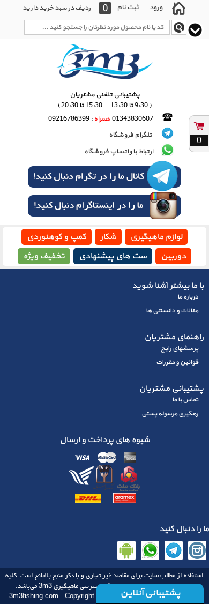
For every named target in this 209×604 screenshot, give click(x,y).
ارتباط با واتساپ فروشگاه (118, 151)
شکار (108, 236)
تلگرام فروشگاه (131, 135)
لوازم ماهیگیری (156, 236)
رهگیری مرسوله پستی (169, 414)
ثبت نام (128, 7)
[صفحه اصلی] (178, 8)
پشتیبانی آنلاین (150, 593)
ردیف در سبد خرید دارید (57, 8)
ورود (156, 7)
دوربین (173, 256)
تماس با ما (185, 400)
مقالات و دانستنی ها (172, 311)
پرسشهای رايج (179, 348)
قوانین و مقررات (177, 362)
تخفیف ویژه (44, 256)
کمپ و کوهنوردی (56, 236)
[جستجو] (178, 27)
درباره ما (187, 297)
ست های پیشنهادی (113, 256)
